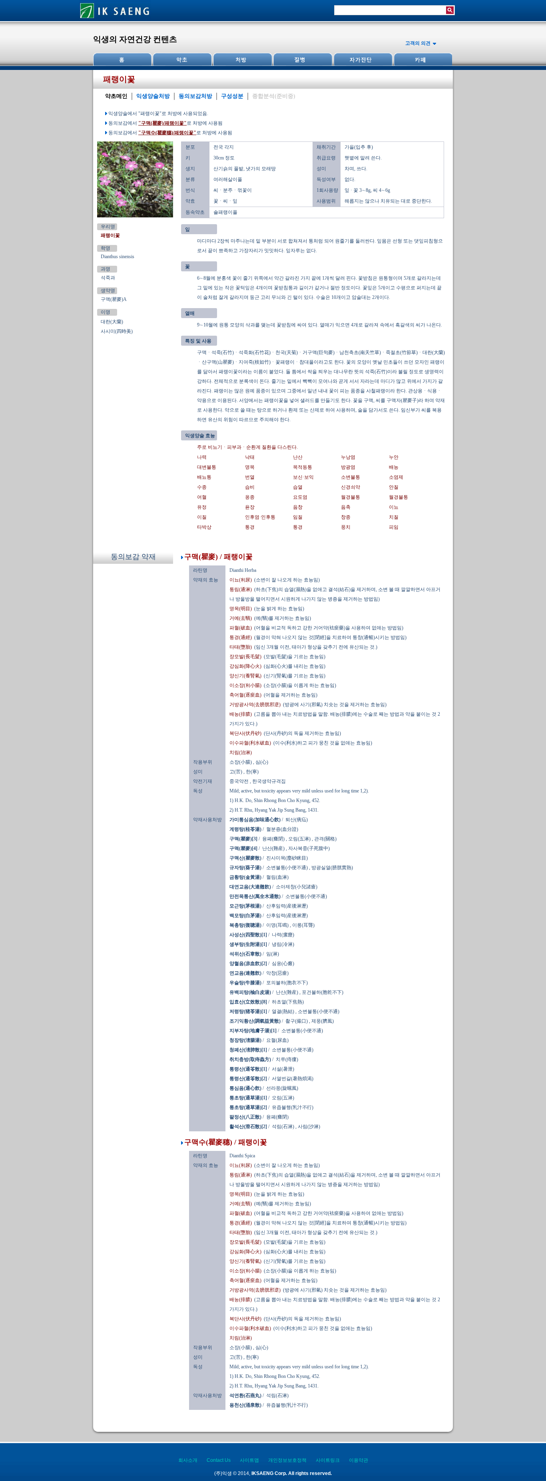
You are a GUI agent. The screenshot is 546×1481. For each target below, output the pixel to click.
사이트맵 (249, 1460)
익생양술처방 (153, 96)
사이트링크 (328, 1460)
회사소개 (187, 1460)
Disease (302, 59)
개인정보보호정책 (287, 1460)
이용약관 (358, 1460)
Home (122, 59)
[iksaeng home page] (115, 19)
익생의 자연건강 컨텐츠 (135, 39)
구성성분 (232, 96)
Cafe (422, 59)
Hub (182, 59)
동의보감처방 (195, 96)
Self (362, 59)
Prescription (242, 59)
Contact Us (219, 1460)
